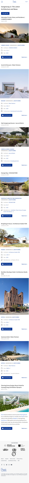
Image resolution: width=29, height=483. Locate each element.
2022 (7, 158)
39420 (7, 368)
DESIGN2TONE (12, 202)
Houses (7, 45)
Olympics (15, 418)
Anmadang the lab (14, 161)
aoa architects (12, 153)
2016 (7, 257)
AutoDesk (13, 210)
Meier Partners (12, 103)
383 (7, 156)
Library (3, 45)
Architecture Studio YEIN (14, 252)
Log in (26, 1)
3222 (7, 106)
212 (7, 50)
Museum (3, 101)
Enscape (24, 210)
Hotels (3, 317)
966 (7, 322)
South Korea (21, 45)
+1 (13, 211)
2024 (7, 53)
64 (6, 205)
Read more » (24, 57)
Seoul (2, 414)
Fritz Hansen (9, 211)
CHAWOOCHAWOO (13, 48)
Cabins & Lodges (5, 149)
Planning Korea (23, 414)
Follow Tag (5, 13)
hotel (23, 416)
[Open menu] (2, 2)
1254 (7, 255)
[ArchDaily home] (14, 2)
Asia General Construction (16, 111)
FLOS (5, 211)
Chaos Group (19, 210)
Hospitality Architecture (8, 198)
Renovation (18, 198)
